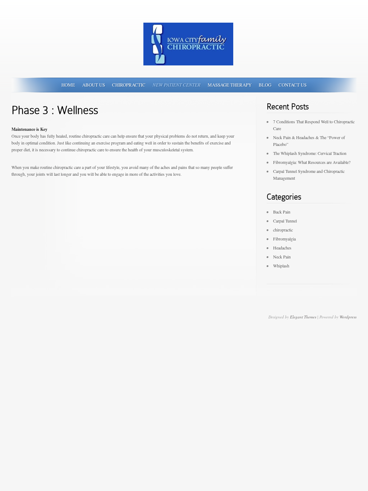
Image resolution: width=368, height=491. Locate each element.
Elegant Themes (303, 317)
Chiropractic (129, 85)
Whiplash (281, 266)
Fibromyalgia (284, 239)
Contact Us (293, 85)
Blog (265, 85)
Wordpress (348, 317)
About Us (93, 85)
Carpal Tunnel (285, 221)
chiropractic (283, 230)
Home (68, 85)
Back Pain (281, 212)
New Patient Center (177, 85)
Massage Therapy (230, 85)
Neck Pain (282, 257)
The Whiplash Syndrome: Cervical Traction (309, 153)
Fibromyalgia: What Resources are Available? (311, 162)
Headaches (282, 248)
